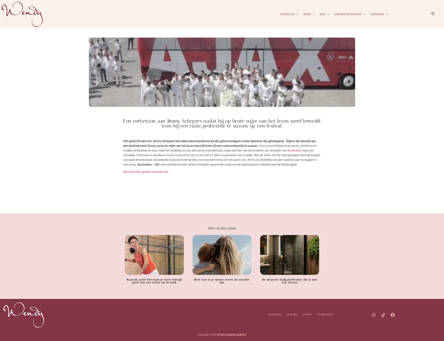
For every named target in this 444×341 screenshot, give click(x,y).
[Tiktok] (383, 315)
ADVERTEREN (274, 315)
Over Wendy (377, 14)
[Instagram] (373, 315)
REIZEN (307, 14)
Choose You (287, 14)
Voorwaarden (325, 315)
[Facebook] (392, 315)
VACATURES (291, 315)
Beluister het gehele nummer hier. (146, 172)
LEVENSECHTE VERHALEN (347, 14)
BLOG (323, 14)
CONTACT (307, 315)
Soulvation (294, 150)
